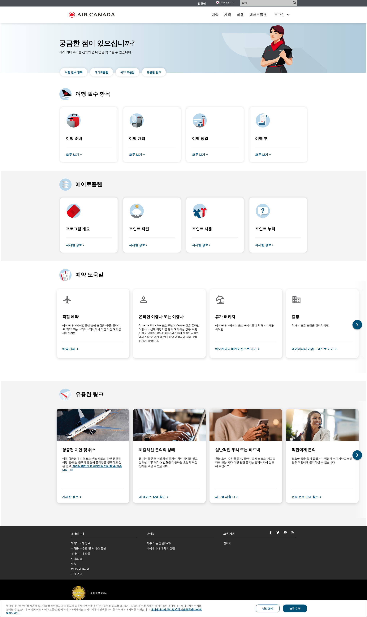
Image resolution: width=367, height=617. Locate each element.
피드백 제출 (227, 497)
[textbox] (266, 3)
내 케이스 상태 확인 (152, 497)
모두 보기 (72, 154)
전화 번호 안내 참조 (305, 497)
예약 (215, 15)
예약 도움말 (127, 72)
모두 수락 (295, 608)
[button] (294, 2)
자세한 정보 (74, 245)
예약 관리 (68, 349)
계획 (227, 15)
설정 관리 (267, 608)
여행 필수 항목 (74, 72)
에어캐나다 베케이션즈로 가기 (236, 349)
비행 (240, 15)
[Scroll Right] (360, 327)
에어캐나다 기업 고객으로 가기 (313, 349)
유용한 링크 (154, 72)
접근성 (202, 3)
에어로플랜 (258, 15)
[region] (183, 608)
